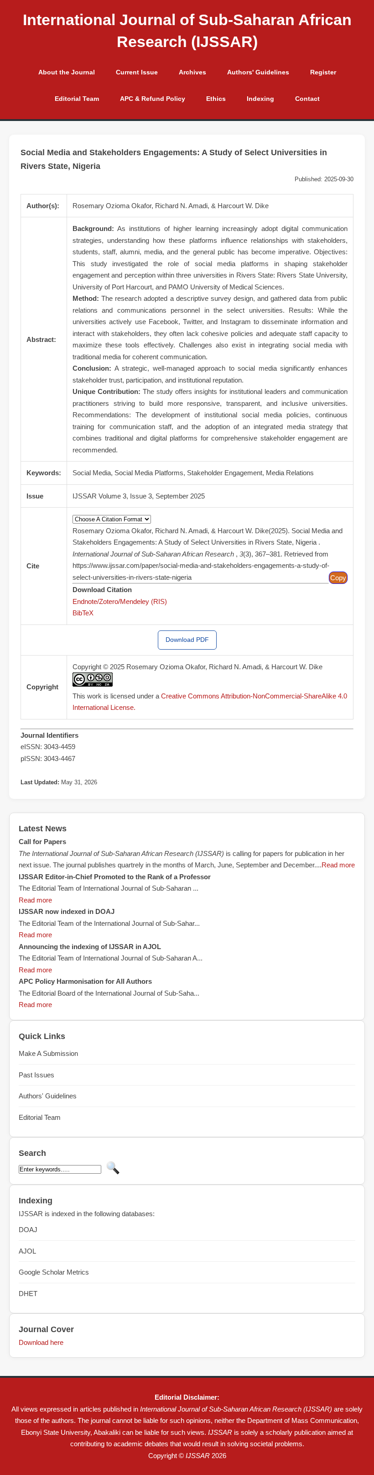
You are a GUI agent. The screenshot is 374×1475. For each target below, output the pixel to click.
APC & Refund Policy (152, 98)
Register (323, 72)
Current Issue (137, 72)
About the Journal (66, 72)
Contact (307, 98)
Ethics (216, 98)
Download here (41, 1342)
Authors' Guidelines (258, 72)
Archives (192, 72)
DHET (28, 1293)
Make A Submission (48, 1053)
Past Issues (36, 1075)
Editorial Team (77, 98)
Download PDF (187, 639)
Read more (338, 865)
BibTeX (83, 613)
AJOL (27, 1251)
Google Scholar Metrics (54, 1272)
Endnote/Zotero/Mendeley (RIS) (120, 601)
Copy (338, 578)
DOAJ (28, 1230)
